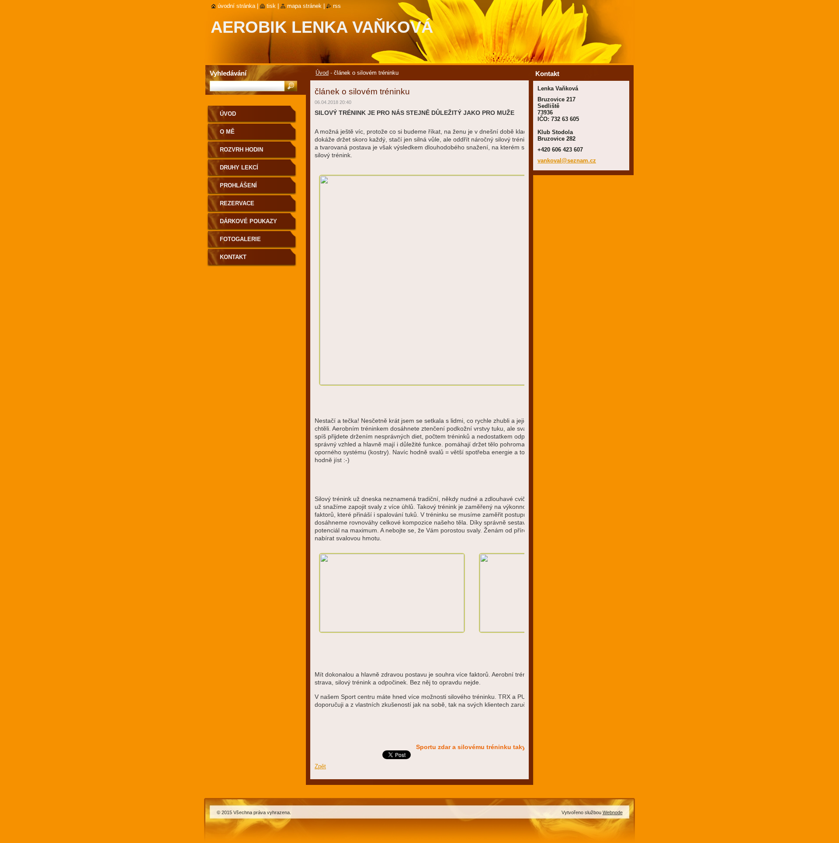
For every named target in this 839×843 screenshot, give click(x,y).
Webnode (613, 812)
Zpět (320, 766)
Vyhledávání (228, 73)
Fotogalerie (240, 239)
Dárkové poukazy (248, 221)
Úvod (322, 72)
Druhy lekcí (239, 167)
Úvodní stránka (236, 6)
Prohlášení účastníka (238, 188)
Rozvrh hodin (241, 149)
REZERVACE (237, 203)
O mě (227, 131)
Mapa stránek (304, 6)
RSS (337, 6)
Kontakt (233, 257)
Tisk (271, 6)
